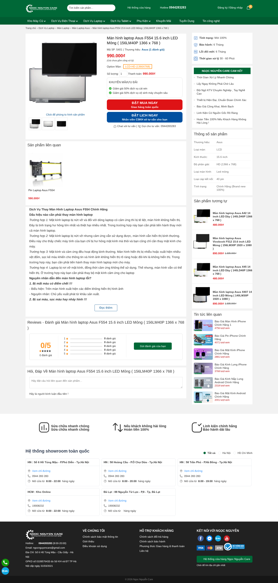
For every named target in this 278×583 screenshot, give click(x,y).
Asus (145, 49)
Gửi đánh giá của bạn (153, 346)
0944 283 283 (40, 476)
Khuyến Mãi (163, 20)
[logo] (42, 8)
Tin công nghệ (211, 20)
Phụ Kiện (142, 20)
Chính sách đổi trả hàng (154, 536)
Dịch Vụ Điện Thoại (63, 20)
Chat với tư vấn (126, 126)
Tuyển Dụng (186, 20)
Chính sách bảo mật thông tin (100, 536)
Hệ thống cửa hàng (139, 7)
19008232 (38, 505)
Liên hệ (144, 550)
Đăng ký (223, 7)
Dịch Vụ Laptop (92, 20)
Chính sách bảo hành (152, 541)
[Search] (110, 7)
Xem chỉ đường (41, 470)
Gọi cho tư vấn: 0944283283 (158, 126)
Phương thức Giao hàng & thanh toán (162, 546)
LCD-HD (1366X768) (137, 66)
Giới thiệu (88, 541)
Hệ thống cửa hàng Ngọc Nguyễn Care (226, 559)
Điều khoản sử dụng (95, 546)
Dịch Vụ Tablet (119, 20)
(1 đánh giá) (157, 49)
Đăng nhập (236, 7)
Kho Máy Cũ (35, 20)
